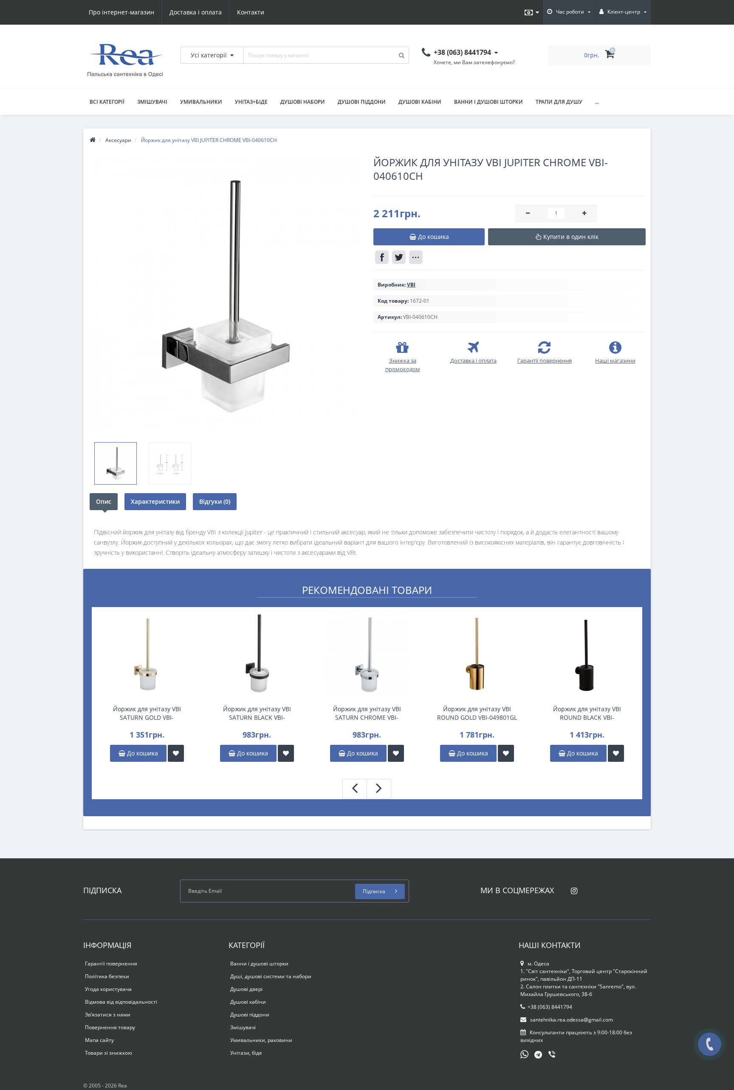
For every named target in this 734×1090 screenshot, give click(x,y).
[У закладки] (176, 753)
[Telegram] (538, 1055)
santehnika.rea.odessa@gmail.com (571, 1019)
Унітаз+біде (251, 101)
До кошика (141, 753)
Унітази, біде (246, 1052)
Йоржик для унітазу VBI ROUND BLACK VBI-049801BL (587, 713)
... (597, 101)
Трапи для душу (559, 101)
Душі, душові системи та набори (270, 976)
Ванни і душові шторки (488, 101)
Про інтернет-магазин (121, 12)
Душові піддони (362, 101)
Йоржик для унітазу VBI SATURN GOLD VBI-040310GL (147, 713)
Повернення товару (110, 1027)
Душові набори (302, 101)
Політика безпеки (107, 976)
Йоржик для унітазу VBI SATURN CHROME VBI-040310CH (367, 713)
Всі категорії (107, 101)
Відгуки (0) (214, 501)
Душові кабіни (419, 101)
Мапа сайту (99, 1040)
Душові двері (246, 989)
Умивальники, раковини (261, 1040)
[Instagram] (572, 888)
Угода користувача (108, 989)
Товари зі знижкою (108, 1052)
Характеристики (155, 501)
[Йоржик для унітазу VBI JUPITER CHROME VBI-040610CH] (225, 293)
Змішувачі (152, 101)
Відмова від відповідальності (121, 1001)
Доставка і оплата (195, 12)
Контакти (250, 12)
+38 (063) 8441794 (550, 1007)
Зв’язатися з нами (107, 1014)
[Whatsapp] (524, 1053)
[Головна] (93, 140)
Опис (103, 501)
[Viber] (552, 1055)
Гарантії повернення (111, 963)
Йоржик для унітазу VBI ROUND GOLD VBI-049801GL (477, 713)
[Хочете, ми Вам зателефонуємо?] (710, 1044)
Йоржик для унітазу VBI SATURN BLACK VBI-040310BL (257, 713)
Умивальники (201, 101)
